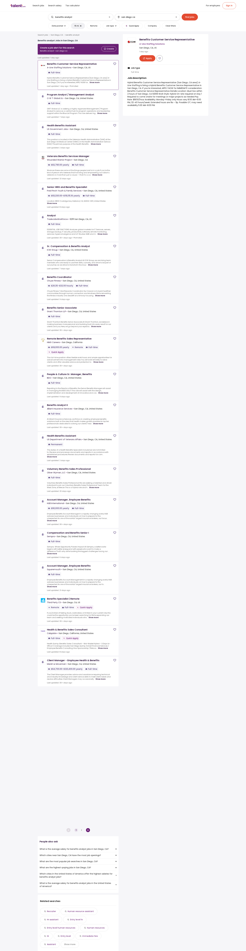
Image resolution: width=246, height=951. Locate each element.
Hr (48, 936)
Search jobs (43, 35)
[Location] (145, 17)
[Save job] (114, 64)
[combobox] (80, 17)
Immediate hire (90, 936)
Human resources (96, 927)
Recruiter (51, 911)
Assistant (51, 944)
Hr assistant (53, 919)
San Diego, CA (57, 35)
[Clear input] (109, 17)
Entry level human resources (61, 927)
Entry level (66, 936)
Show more (95, 82)
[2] (88, 830)
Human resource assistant (81, 911)
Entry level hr (76, 919)
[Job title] (78, 17)
